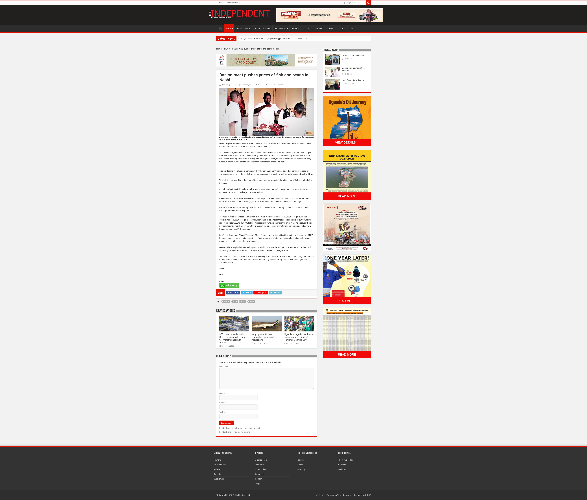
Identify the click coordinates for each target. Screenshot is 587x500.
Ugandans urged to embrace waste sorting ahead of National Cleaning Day (298, 337)
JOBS (351, 29)
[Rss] (344, 3)
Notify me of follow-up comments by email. (241, 428)
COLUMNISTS (280, 29)
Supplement (219, 479)
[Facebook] (347, 3)
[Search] (368, 2)
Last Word (259, 464)
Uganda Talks (261, 460)
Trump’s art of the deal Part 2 (354, 80)
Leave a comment (276, 85)
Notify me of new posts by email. (236, 432)
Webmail (342, 469)
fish (235, 302)
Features (300, 460)
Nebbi (251, 302)
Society (300, 464)
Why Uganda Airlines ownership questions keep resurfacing (265, 337)
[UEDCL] (347, 279)
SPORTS (342, 29)
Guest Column (261, 469)
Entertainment (220, 464)
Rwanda (217, 474)
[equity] (347, 227)
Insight (258, 483)
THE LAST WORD (243, 29)
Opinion (258, 479)
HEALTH (319, 29)
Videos (217, 469)
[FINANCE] (347, 333)
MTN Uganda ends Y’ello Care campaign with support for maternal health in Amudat (233, 338)
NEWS (228, 29)
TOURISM (331, 29)
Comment (223, 366)
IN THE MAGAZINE (263, 29)
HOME (220, 28)
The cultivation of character (353, 55)
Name (222, 393)
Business (342, 464)
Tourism (217, 460)
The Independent (229, 85)
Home (219, 49)
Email (222, 403)
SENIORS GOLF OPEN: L (248, 38)
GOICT (368, 495)
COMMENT (296, 29)
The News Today (345, 460)
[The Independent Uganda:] (239, 13)
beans (226, 302)
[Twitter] (350, 3)
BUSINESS (308, 29)
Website (223, 412)
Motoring (301, 469)
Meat (243, 302)
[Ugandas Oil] (347, 121)
